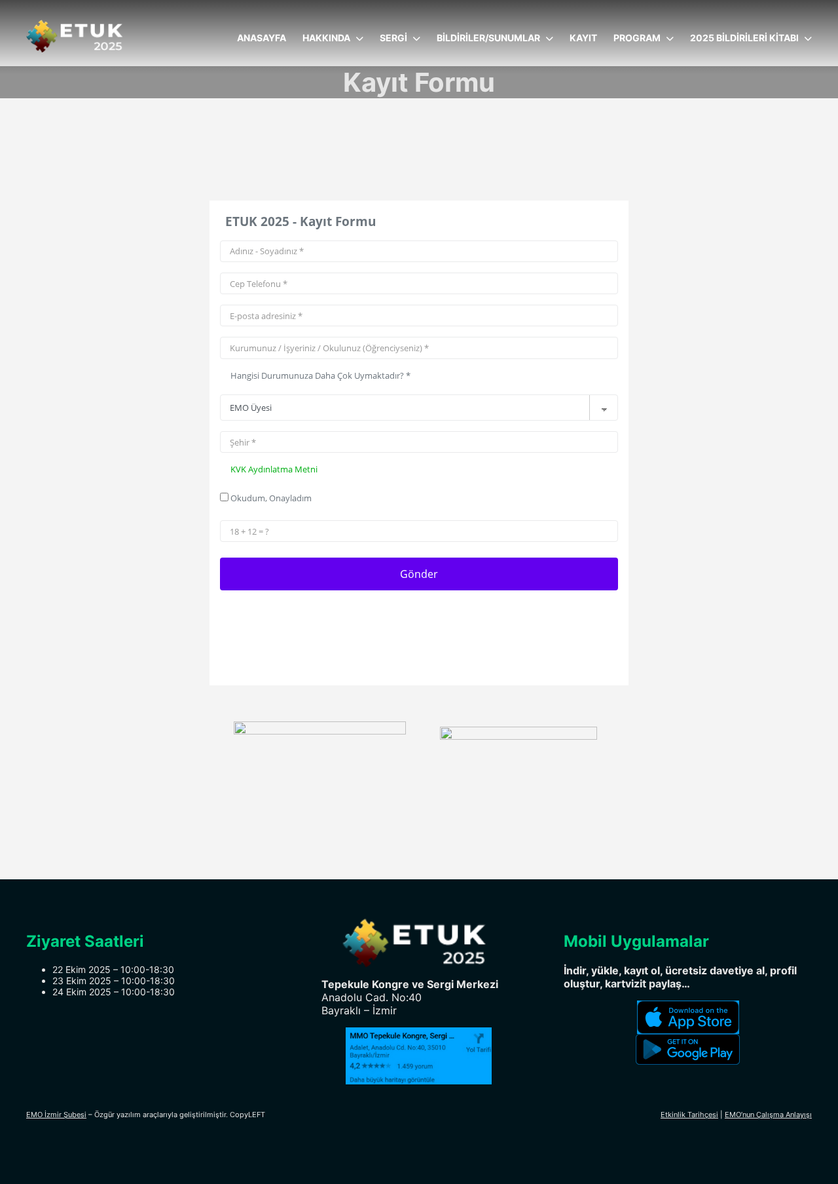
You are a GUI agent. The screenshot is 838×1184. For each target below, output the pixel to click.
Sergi (393, 37)
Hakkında (326, 37)
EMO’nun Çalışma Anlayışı (768, 1114)
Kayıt (583, 37)
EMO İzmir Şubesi (56, 1114)
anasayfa (261, 37)
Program (637, 37)
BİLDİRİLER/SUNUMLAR (488, 37)
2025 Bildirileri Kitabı (744, 37)
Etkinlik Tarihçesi (689, 1114)
